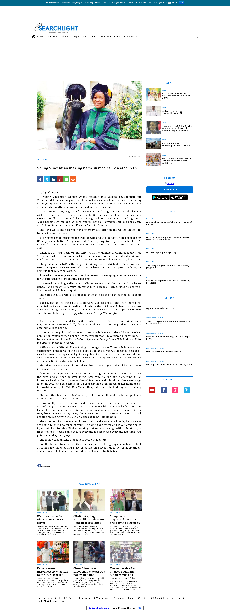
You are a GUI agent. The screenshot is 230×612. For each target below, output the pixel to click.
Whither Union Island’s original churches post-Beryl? (169, 338)
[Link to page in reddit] (73, 179)
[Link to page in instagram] (175, 390)
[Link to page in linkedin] (53, 179)
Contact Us (104, 36)
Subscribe (132, 36)
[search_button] (197, 36)
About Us (118, 36)
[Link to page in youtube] (152, 390)
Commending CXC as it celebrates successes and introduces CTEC (169, 223)
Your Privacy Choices (124, 608)
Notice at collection (99, 608)
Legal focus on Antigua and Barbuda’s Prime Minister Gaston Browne (167, 238)
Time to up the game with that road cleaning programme (167, 266)
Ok (182, 3)
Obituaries (88, 36)
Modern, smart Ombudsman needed (163, 352)
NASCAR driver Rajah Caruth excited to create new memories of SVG (177, 96)
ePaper (76, 36)
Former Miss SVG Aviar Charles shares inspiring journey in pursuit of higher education (177, 128)
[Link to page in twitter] (47, 179)
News (40, 36)
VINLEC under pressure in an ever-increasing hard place (168, 282)
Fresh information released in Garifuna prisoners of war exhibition (176, 161)
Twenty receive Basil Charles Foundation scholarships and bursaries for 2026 (124, 573)
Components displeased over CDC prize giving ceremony (125, 519)
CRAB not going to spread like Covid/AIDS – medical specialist (89, 519)
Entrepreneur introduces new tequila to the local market (52, 572)
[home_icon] (33, 36)
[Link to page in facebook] (40, 179)
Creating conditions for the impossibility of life (169, 365)
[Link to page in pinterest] (60, 179)
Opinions (52, 36)
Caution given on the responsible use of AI (172, 112)
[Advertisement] (115, 58)
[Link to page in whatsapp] (66, 179)
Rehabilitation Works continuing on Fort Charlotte (176, 144)
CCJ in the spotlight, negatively (161, 252)
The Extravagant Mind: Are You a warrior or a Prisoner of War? (168, 322)
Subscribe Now (169, 190)
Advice (65, 36)
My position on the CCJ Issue (160, 308)
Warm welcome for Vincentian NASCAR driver (50, 519)
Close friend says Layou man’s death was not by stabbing (89, 572)
